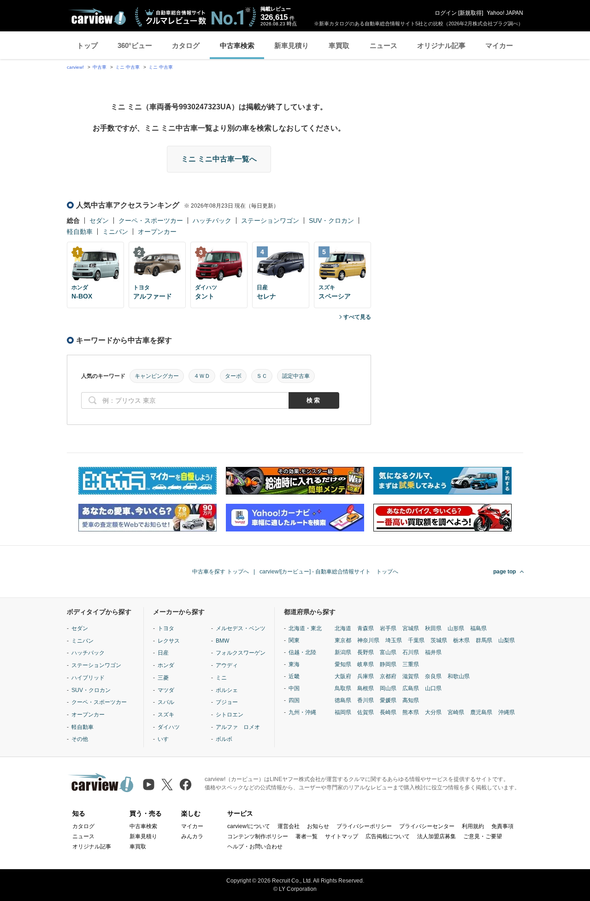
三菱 (163, 677)
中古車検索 (237, 45)
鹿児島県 (481, 712)
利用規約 (473, 826)
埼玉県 (393, 640)
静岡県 (388, 664)
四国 (294, 700)
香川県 (365, 700)
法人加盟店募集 (436, 836)
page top (504, 571)
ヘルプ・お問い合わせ (255, 846)
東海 (294, 664)
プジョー (227, 702)
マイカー (499, 45)
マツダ (166, 690)
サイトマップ (341, 836)
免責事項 (502, 826)
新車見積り (291, 45)
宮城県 (410, 628)
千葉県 (416, 640)
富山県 (388, 652)
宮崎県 (456, 712)
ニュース (383, 45)
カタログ (186, 45)
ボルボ (224, 739)
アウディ (227, 665)
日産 (163, 653)
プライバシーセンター (426, 826)
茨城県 (439, 640)
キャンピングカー (157, 376)
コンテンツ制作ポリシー (257, 836)
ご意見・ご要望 (482, 836)
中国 (294, 688)
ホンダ (166, 665)
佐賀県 (365, 712)
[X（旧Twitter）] (167, 784)
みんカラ (192, 836)
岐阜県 (365, 664)
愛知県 (343, 664)
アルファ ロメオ (238, 727)
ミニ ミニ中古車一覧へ (219, 159)
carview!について (248, 826)
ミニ (221, 677)
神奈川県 (368, 640)
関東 (294, 640)
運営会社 (288, 826)
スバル (166, 702)
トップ (87, 45)
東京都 (343, 640)
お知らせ (318, 826)
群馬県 (484, 640)
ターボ (233, 376)
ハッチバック (212, 220)
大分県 (433, 712)
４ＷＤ (202, 376)
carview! (75, 67)
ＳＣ (261, 376)
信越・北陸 (302, 652)
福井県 (433, 652)
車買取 (339, 45)
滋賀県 (410, 676)
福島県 (478, 628)
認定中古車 (296, 376)
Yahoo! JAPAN (505, 13)
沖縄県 (506, 712)
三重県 (410, 664)
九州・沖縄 (302, 712)
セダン (99, 220)
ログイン (446, 13)
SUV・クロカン (331, 220)
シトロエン (229, 714)
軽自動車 (80, 231)
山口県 (433, 688)
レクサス (169, 641)
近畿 (294, 676)
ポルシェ (227, 690)
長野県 (365, 652)
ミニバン (115, 231)
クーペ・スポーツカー (150, 220)
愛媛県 (388, 700)
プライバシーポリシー (364, 826)
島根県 (365, 688)
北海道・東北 (305, 628)
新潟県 (343, 652)
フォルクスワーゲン (241, 653)
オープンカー (157, 231)
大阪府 (343, 676)
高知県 (410, 700)
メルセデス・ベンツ (241, 628)
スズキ (166, 714)
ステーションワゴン (270, 220)
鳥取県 (343, 688)
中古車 (99, 67)
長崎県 (388, 712)
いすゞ (166, 739)
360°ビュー (135, 45)
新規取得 (471, 13)
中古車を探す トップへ (220, 571)
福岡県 (343, 712)
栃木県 (461, 640)
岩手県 (388, 628)
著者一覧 (306, 836)
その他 (79, 739)
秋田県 (433, 628)
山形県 (456, 628)
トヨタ (166, 628)
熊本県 (410, 712)
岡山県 (388, 688)
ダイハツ (169, 727)
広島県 (410, 688)
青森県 (365, 628)
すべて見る (357, 317)
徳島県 (343, 700)
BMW (222, 641)
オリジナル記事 (441, 45)
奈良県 (433, 676)
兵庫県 (365, 676)
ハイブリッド (88, 677)
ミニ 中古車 (127, 67)
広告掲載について (388, 836)
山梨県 (506, 640)
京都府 (388, 676)
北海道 (343, 628)
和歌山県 (459, 676)
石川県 (410, 652)
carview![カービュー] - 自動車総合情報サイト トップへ (329, 571)
